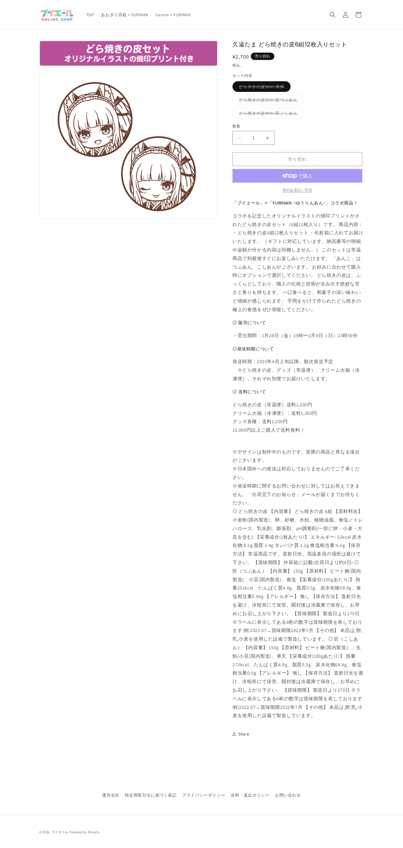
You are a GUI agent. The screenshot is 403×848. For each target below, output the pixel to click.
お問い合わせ (288, 795)
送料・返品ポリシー (250, 795)
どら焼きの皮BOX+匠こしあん (270, 114)
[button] (332, 14)
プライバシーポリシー (203, 795)
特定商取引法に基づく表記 (150, 795)
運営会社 (110, 795)
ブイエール (60, 832)
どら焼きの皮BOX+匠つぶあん (270, 101)
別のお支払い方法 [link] (297, 190)
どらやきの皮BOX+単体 (264, 88)
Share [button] (243, 734)
